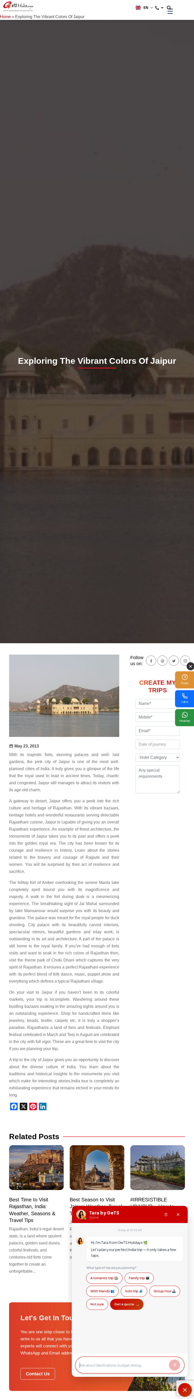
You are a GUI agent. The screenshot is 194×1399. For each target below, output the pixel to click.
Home (5, 17)
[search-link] (171, 8)
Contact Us (38, 1373)
